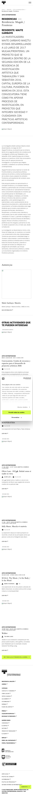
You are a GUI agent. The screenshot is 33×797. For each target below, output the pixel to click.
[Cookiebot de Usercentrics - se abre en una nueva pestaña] (23, 378)
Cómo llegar (5, 693)
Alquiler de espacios (8, 713)
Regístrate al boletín (8, 681)
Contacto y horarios (8, 690)
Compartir (24, 786)
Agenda (9, 9)
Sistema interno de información (11, 784)
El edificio (4, 725)
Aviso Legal (5, 774)
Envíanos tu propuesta (8, 716)
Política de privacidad (8, 782)
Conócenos (5, 723)
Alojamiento (5, 699)
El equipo (4, 733)
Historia (4, 728)
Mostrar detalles (23, 407)
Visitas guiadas (6, 696)
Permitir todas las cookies (16, 412)
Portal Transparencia (8, 743)
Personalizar (15, 417)
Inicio (3, 9)
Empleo (4, 737)
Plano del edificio (7, 707)
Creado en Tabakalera (8, 731)
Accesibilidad (5, 701)
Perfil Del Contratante (8, 740)
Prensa (4, 711)
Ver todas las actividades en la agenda (16, 657)
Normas (4, 704)
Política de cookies (7, 776)
